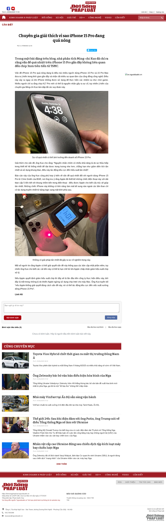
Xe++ (82, 17)
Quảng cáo (160, 12)
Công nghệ (94, 17)
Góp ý (151, 12)
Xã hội (59, 17)
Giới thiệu (130, 482)
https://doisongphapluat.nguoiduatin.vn (15, 494)
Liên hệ (144, 12)
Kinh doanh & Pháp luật (23, 17)
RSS (120, 482)
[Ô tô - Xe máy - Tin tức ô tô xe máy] (133, 74)
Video (108, 17)
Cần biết (120, 17)
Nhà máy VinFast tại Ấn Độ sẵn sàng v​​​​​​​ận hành (64, 397)
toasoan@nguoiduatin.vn (14, 516)
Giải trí (71, 17)
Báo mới (158, 482)
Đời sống (47, 17)
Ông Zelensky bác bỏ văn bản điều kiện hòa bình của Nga (72, 375)
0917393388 (9, 513)
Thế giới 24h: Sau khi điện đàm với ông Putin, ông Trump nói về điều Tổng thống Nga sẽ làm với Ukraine (76, 420)
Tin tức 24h (144, 482)
